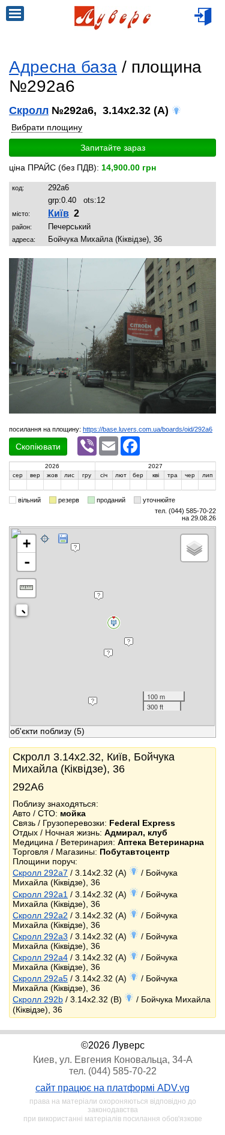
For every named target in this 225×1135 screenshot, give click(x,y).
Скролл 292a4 (40, 957)
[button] (205, 268)
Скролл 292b (38, 999)
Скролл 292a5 (40, 978)
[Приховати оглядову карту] (24, 612)
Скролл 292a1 (40, 894)
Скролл (29, 110)
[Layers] (194, 548)
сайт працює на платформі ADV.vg (112, 1088)
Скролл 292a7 (40, 873)
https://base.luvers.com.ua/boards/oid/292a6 (147, 429)
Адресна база (63, 67)
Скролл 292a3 (40, 936)
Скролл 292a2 (40, 915)
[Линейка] (26, 588)
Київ (58, 213)
